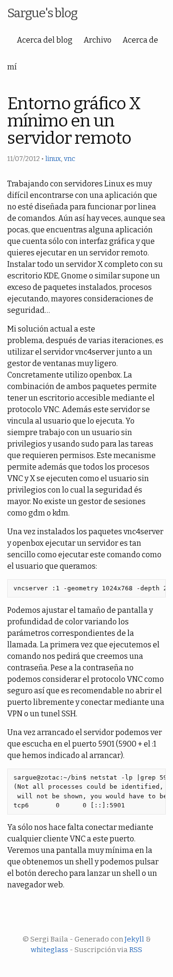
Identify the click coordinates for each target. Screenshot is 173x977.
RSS (135, 949)
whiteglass (49, 949)
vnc (69, 159)
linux (53, 159)
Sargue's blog (42, 13)
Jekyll (134, 939)
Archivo (97, 40)
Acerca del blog (45, 40)
